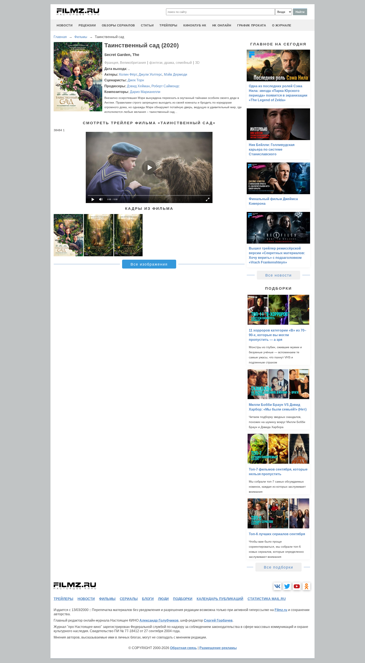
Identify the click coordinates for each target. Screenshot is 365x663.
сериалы (129, 599)
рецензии (87, 25)
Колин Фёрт (128, 74)
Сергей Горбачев (218, 620)
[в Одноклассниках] (306, 586)
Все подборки (278, 567)
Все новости (278, 275)
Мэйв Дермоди (175, 74)
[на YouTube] (297, 586)
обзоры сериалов (118, 25)
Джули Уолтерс (150, 74)
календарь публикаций (220, 599)
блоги (148, 599)
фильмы (107, 599)
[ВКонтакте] (277, 586)
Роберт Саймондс (165, 86)
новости (65, 25)
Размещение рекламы (218, 648)
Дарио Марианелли (145, 92)
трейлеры (168, 25)
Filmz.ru (281, 610)
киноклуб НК (194, 25)
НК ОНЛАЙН (221, 25)
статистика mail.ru (267, 599)
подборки (182, 599)
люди (163, 599)
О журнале (281, 25)
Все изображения (149, 264)
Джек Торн (136, 80)
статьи (147, 25)
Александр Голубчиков (158, 620)
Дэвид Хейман (138, 86)
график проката (251, 25)
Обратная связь (183, 648)
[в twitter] (287, 586)
